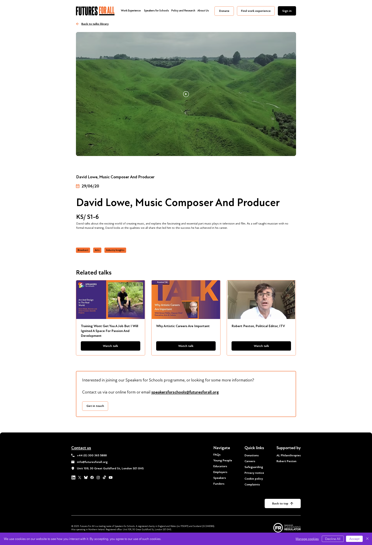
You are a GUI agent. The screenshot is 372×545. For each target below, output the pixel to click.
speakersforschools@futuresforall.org (185, 392)
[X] (80, 477)
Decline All (332, 539)
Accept (354, 539)
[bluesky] (86, 477)
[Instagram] (98, 477)
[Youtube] (110, 477)
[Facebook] (92, 477)
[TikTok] (104, 477)
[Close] (367, 539)
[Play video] (186, 94)
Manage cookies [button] (307, 539)
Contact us (81, 447)
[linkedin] (73, 477)
